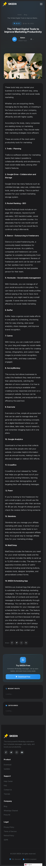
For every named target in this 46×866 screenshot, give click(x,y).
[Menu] (41, 4)
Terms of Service (10, 831)
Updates (7, 769)
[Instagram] (17, 752)
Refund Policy (9, 835)
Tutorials (7, 794)
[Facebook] (12, 643)
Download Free (24, 677)
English (29, 864)
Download (7, 765)
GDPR (6, 840)
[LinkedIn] (26, 643)
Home (20, 15)
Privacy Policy (9, 827)
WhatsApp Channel (11, 811)
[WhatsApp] (21, 643)
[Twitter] (17, 643)
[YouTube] (22, 752)
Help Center (8, 781)
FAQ (5, 785)
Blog (25, 15)
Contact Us (8, 790)
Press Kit (7, 815)
